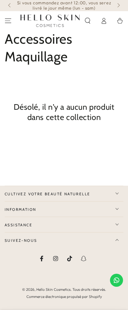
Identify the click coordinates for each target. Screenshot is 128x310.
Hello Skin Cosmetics (53, 289)
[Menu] (8, 21)
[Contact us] (116, 280)
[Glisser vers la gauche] (10, 5)
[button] (88, 21)
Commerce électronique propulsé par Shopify (64, 296)
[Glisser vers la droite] (118, 5)
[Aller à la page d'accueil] (50, 21)
